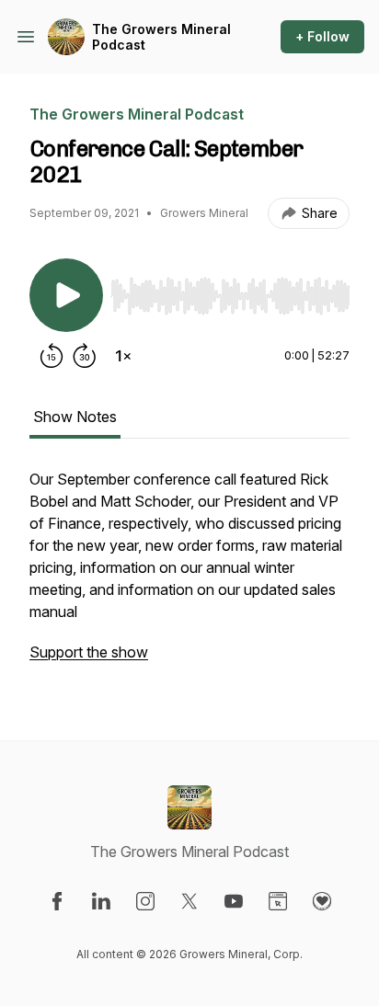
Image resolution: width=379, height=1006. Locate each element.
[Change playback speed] (123, 356)
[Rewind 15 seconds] (51, 356)
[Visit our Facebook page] (57, 901)
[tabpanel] (189, 574)
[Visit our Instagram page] (145, 901)
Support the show (88, 652)
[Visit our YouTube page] (233, 901)
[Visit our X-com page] (189, 901)
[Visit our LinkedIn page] (101, 901)
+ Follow (322, 36)
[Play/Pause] (66, 295)
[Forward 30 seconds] (85, 356)
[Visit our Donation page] (322, 901)
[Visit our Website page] (278, 901)
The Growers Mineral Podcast (161, 37)
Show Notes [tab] (75, 416)
